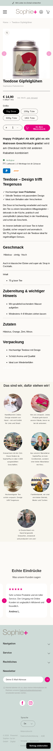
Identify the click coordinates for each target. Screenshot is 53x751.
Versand (23, 741)
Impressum (34, 741)
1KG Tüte (30, 118)
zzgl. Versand (32, 98)
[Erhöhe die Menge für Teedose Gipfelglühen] (6, 128)
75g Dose (11, 111)
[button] (6, 12)
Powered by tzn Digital (14, 738)
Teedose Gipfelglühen (22, 22)
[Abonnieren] (47, 679)
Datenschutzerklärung (29, 736)
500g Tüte (11, 118)
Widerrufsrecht (26, 731)
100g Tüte (29, 111)
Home (5, 22)
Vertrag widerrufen (38, 746)
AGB (43, 736)
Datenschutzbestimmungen (31, 690)
